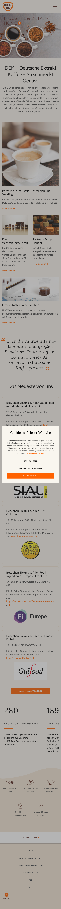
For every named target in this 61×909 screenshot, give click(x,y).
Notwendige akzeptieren (30, 468)
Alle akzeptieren (30, 476)
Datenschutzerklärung (35, 453)
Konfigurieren (31, 461)
